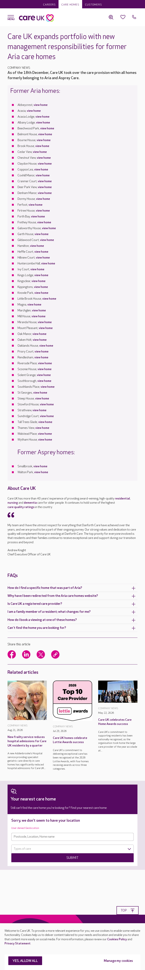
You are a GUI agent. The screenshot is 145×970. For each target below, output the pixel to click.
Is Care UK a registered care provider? (35, 604)
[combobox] (72, 849)
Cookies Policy (117, 939)
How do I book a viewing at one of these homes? (42, 620)
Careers (49, 4)
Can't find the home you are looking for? (37, 628)
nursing (13, 503)
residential (122, 498)
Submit (72, 858)
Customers (93, 4)
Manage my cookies (118, 961)
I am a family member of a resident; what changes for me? (49, 612)
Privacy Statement (18, 943)
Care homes (70, 4)
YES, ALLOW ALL (25, 961)
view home (41, 105)
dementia (30, 503)
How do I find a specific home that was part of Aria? (45, 588)
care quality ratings (21, 507)
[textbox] (72, 849)
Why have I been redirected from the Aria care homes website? (53, 596)
